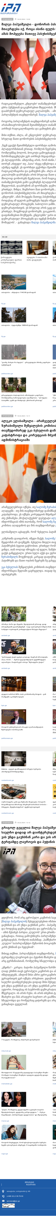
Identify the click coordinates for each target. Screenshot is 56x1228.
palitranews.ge (7, 738)
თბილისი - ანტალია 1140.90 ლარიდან (18, 292)
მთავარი (29, 1182)
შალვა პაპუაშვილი (13, 921)
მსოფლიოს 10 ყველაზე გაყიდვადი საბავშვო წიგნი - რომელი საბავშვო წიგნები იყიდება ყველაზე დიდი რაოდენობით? (25, 1075)
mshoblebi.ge (6, 1084)
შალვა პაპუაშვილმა (43, 222)
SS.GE (4, 237)
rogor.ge (4, 1154)
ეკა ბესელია (9, 567)
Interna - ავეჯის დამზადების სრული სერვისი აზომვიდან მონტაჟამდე (21, 770)
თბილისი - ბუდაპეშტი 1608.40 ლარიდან (19, 325)
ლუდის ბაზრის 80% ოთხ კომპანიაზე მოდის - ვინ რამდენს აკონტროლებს (23, 695)
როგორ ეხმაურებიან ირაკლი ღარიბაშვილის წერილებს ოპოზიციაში (22, 728)
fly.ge (3, 304)
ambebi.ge (5, 635)
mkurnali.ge (6, 1051)
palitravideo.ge (7, 374)
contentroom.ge (7, 780)
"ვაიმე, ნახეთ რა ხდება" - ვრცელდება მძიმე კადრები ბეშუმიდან (25, 363)
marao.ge (5, 1121)
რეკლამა (31, 1185)
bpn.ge (4, 705)
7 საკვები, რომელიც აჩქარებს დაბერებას (20, 1040)
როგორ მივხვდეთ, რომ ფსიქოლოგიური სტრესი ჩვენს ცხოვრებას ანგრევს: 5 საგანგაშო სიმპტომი (24, 1144)
